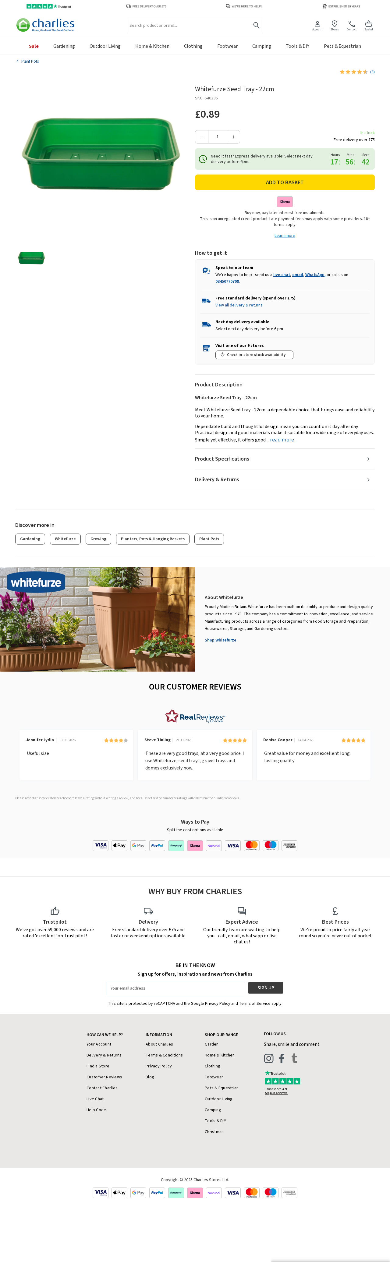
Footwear (214, 1077)
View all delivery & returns (239, 305)
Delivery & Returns (217, 479)
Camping (213, 1110)
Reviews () (372, 72)
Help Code (96, 1110)
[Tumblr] (294, 1058)
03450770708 (227, 281)
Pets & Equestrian (222, 1088)
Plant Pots (209, 539)
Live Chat (95, 1099)
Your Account (99, 1044)
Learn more (285, 236)
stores (335, 29)
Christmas (214, 1132)
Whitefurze (65, 539)
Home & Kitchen (220, 1055)
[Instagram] (269, 1058)
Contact (352, 29)
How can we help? (105, 1035)
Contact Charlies (102, 1088)
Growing (98, 539)
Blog (150, 1077)
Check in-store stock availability (256, 355)
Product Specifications (222, 459)
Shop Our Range (221, 1035)
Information (159, 1035)
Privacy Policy (159, 1066)
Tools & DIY (215, 1121)
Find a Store (98, 1066)
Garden (212, 1044)
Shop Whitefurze (220, 640)
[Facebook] (281, 1058)
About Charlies (159, 1044)
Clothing (212, 1066)
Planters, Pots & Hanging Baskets (153, 539)
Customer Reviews (104, 1077)
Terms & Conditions (164, 1055)
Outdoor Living (219, 1099)
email (297, 275)
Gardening (30, 539)
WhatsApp (314, 275)
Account (317, 29)
